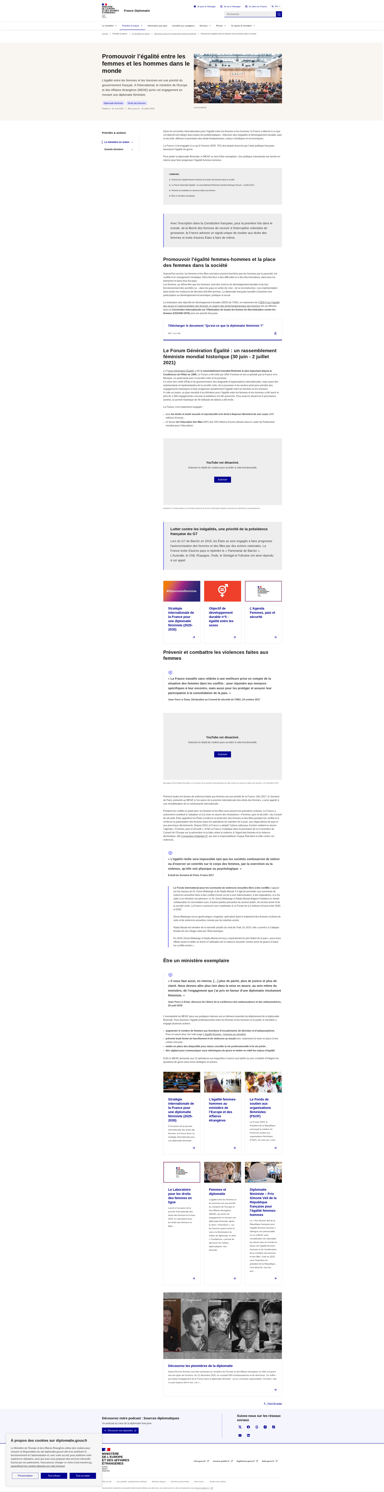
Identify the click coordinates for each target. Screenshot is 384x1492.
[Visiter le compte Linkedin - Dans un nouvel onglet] (248, 1435)
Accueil (105, 34)
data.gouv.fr (268, 1461)
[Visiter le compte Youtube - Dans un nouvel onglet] (240, 1435)
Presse (219, 25)
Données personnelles (180, 1482)
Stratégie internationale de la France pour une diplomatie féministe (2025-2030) (181, 619)
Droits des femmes (137, 103)
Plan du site (107, 1482)
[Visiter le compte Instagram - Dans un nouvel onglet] (265, 1427)
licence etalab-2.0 (202, 1488)
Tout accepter (83, 1475)
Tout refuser (54, 1475)
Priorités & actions (130, 25)
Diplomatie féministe (113, 103)
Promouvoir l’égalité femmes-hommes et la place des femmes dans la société (203, 180)
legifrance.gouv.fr (246, 1461)
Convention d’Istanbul (193, 836)
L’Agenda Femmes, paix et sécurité (262, 613)
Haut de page (274, 1403)
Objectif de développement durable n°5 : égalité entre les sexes (221, 617)
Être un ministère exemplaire (183, 196)
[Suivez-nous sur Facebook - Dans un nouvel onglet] (248, 1427)
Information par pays (157, 25)
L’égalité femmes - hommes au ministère (224, 1034)
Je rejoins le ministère (241, 25)
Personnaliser (25, 1475)
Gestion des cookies (218, 1482)
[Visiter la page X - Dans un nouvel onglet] (240, 1427)
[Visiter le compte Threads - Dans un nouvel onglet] (257, 1427)
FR (276, 6)
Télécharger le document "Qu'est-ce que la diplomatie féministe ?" (215, 325)
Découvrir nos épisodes (120, 1430)
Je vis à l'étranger (232, 6)
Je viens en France (258, 6)
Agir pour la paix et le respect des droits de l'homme (175, 34)
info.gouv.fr (200, 1461)
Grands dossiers (113, 149)
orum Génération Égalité (181, 371)
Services (204, 25)
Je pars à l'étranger (206, 6)
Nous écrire (199, 1482)
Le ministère (108, 25)
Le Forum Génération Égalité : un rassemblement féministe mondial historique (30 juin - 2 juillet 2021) (213, 185)
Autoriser (222, 479)
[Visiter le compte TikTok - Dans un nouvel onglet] (274, 1427)
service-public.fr (221, 1461)
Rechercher (279, 14)
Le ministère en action (141, 34)
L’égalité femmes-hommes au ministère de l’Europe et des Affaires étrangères (222, 1109)
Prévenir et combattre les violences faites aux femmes (193, 190)
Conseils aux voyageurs (183, 25)
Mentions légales (159, 1482)
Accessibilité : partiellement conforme (132, 1482)
